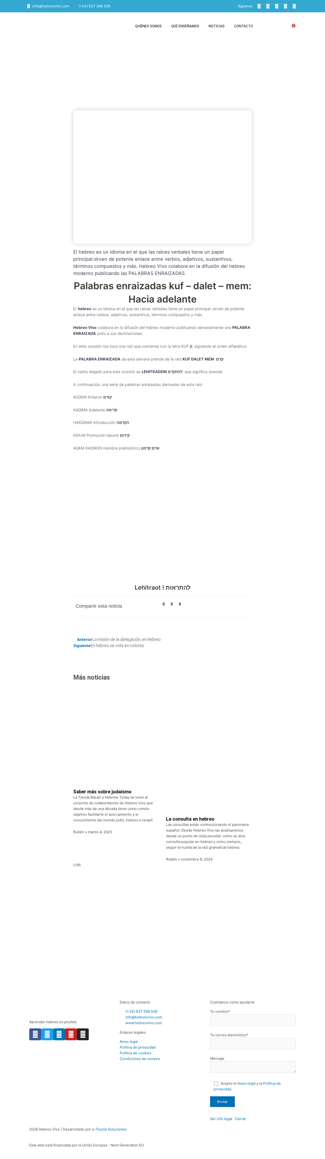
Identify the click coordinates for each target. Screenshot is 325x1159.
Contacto (243, 26)
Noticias (217, 26)
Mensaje (217, 1058)
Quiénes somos (148, 26)
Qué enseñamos (185, 26)
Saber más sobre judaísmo (102, 792)
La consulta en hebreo (190, 819)
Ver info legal (221, 1118)
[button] (283, 26)
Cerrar (240, 1118)
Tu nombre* (220, 1011)
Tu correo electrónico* (229, 1035)
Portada (114, 82)
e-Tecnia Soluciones (109, 1129)
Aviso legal (246, 1083)
